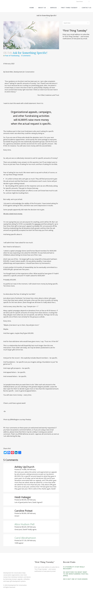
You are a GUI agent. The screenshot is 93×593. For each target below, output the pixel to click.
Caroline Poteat (24, 510)
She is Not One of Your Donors (75, 579)
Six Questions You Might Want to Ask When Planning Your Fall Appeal (75, 574)
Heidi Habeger (23, 497)
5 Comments (26, 56)
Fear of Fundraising (12, 56)
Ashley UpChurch (24, 466)
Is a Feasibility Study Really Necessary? (74, 568)
